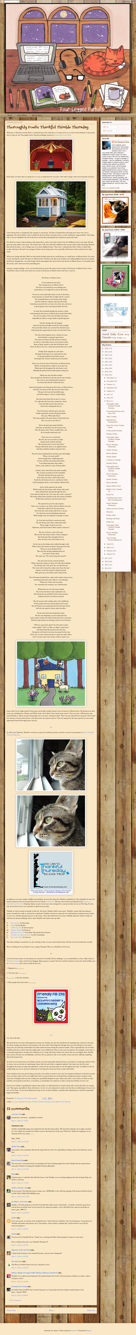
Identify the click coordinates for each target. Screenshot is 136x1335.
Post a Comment (15, 1300)
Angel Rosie (22, 115)
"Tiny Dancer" (15, 923)
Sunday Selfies (111, 457)
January (109, 554)
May (108, 401)
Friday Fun (110, 522)
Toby (114, 338)
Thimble (34, 1102)
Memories (109, 512)
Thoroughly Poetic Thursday (61, 1102)
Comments (108, 131)
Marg (13, 1174)
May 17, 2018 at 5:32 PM (19, 1282)
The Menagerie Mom (121, 142)
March (109, 547)
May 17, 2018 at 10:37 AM (20, 1197)
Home (10, 115)
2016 (106, 561)
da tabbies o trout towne (19, 1202)
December (110, 378)
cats (16, 1102)
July (108, 394)
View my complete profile (111, 188)
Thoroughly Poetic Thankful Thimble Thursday (113, 406)
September (110, 388)
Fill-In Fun (110, 494)
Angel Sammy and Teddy (62, 135)
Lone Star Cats (16, 1114)
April (109, 544)
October (110, 384)
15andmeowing (13, 963)
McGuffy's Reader (13, 961)
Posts (107, 127)
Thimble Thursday (44, 1102)
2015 (106, 565)
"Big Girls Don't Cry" (18, 932)
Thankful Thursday (24, 1102)
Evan (120, 334)
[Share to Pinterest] (51, 1098)
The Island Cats (16, 1261)
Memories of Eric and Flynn (20, 1250)
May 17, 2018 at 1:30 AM (19, 1121)
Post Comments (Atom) (55, 1317)
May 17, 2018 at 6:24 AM (19, 1169)
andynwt (74, 1330)
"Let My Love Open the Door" (21, 935)
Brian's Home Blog (17, 1160)
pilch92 (13, 1218)
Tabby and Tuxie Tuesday (115, 508)
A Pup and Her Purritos (114, 431)
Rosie (127, 334)
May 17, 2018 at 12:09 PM (20, 1213)
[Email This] (43, 1098)
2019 (106, 372)
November (110, 381)
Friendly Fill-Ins (111, 434)
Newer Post (11, 1310)
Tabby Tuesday (111, 417)
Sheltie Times (16, 1146)
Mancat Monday (111, 453)
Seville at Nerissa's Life (19, 1188)
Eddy (113, 334)
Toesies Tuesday (111, 450)
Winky (125, 338)
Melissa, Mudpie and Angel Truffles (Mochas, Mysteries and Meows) (34, 1273)
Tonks (119, 338)
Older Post (91, 1310)
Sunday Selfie (111, 515)
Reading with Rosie (113, 518)
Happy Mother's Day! (113, 486)
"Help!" (12, 925)
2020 (106, 368)
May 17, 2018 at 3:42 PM (19, 1256)
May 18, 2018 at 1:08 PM (19, 1295)
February (110, 551)
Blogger (88, 1330)
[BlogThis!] (45, 1098)
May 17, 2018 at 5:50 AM (19, 1155)
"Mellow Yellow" (16, 930)
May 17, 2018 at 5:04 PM (19, 1268)
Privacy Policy (37, 115)
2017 (106, 558)
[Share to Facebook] (49, 1098)
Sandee (13, 1234)
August (109, 391)
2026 (106, 348)
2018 (106, 375)
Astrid (105, 334)
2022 (106, 362)
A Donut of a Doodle (113, 460)
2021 (106, 365)
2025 (106, 352)
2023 (106, 358)
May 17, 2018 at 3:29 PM (19, 1245)
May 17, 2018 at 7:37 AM (19, 1183)
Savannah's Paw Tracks (19, 1286)
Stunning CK (50, 901)
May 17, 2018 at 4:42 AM (19, 1142)
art (13, 1102)
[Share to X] (47, 1098)
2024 (106, 355)
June (108, 398)
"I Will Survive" (16, 928)
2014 (106, 568)
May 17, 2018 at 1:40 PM (19, 1229)
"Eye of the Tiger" (17, 937)
